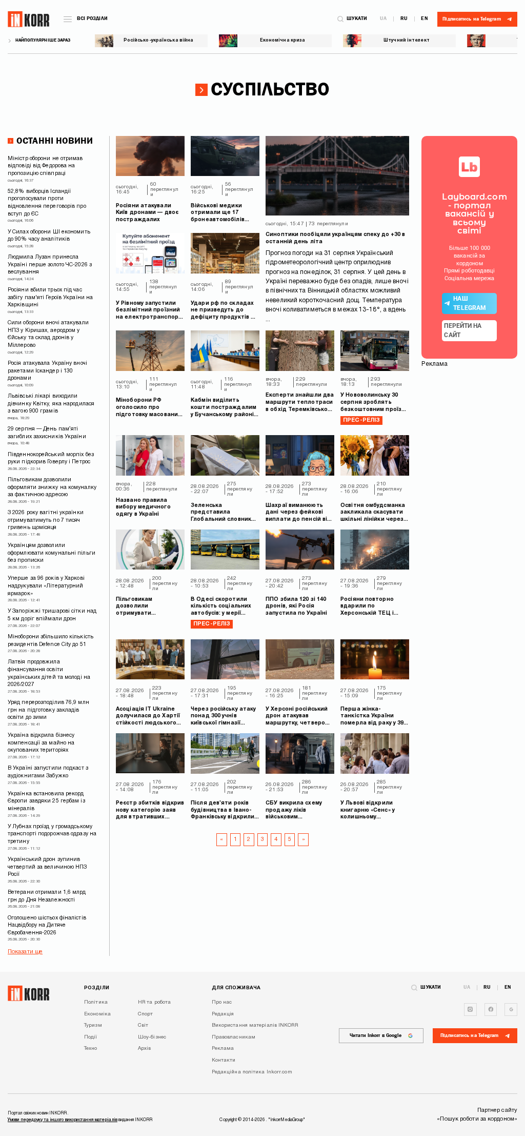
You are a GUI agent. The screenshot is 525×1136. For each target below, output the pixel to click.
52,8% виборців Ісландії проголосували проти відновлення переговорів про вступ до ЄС (47, 203)
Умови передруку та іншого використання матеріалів (62, 1120)
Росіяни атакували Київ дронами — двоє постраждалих (147, 213)
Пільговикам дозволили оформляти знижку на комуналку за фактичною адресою (52, 487)
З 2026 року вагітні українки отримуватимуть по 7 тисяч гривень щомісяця (46, 520)
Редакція (223, 1014)
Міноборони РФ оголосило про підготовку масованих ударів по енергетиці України (148, 408)
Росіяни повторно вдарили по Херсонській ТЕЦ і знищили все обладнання (367, 607)
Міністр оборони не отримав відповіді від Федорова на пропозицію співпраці (45, 166)
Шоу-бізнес (152, 1037)
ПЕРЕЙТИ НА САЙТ (462, 330)
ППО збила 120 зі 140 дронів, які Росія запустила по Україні (296, 606)
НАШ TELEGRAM (469, 303)
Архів (144, 1048)
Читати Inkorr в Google (375, 1035)
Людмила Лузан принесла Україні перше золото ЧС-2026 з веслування (50, 265)
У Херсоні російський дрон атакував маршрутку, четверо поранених (297, 717)
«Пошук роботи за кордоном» (477, 1119)
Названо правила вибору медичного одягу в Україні (143, 507)
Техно (90, 1048)
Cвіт (143, 1025)
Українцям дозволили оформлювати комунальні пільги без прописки (51, 553)
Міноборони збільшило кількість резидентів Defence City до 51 (50, 641)
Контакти (224, 1060)
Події (90, 1037)
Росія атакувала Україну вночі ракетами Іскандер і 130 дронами (47, 371)
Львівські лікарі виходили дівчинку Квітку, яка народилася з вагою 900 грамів (51, 404)
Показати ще (25, 951)
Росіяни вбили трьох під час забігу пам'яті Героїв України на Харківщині (50, 297)
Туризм (93, 1025)
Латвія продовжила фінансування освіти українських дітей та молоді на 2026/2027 (49, 673)
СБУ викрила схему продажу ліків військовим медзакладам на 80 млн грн (295, 811)
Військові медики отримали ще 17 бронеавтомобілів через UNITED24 (218, 214)
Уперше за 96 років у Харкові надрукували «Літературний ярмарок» (46, 586)
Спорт (145, 1014)
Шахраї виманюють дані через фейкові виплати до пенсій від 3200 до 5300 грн (298, 513)
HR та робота (154, 1002)
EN (424, 19)
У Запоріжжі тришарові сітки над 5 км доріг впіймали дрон (52, 615)
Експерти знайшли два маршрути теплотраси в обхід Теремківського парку (300, 403)
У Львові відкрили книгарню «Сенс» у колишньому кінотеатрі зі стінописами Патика (370, 811)
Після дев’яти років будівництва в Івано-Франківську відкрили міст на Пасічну (222, 811)
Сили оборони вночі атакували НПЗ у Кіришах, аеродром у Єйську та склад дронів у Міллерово (48, 334)
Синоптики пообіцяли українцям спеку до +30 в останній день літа (335, 238)
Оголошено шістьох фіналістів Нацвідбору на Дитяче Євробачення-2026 (47, 925)
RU (404, 19)
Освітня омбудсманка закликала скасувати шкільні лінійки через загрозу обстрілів (372, 513)
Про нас (222, 1002)
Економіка (97, 1014)
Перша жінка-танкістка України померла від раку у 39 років (371, 717)
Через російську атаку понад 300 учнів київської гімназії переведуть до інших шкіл (223, 717)
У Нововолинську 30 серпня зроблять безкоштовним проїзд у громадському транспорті (373, 403)
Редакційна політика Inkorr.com (252, 1072)
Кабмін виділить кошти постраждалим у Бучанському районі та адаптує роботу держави (223, 408)
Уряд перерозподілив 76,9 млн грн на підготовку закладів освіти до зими (48, 710)
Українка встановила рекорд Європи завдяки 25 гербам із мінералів (46, 801)
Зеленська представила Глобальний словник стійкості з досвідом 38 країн (221, 513)
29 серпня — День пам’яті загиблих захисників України (47, 433)
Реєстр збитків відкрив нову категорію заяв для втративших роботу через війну (150, 811)
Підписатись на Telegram (469, 1035)
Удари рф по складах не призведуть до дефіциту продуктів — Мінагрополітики (223, 311)
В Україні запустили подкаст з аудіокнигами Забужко (48, 772)
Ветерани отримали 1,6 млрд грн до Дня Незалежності (47, 896)
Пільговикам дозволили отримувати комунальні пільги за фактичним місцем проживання (146, 607)
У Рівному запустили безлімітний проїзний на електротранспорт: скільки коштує (150, 311)
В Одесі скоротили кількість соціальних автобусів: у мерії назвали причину (221, 607)
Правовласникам (233, 1037)
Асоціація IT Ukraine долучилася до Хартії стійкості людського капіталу (148, 717)
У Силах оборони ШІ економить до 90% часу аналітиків (49, 236)
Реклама (223, 1048)
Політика (96, 1002)
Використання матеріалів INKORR (255, 1025)
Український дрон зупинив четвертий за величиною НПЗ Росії (47, 867)
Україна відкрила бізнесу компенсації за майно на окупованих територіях (41, 743)
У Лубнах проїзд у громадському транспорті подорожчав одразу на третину (52, 834)
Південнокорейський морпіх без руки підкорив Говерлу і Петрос (51, 459)
